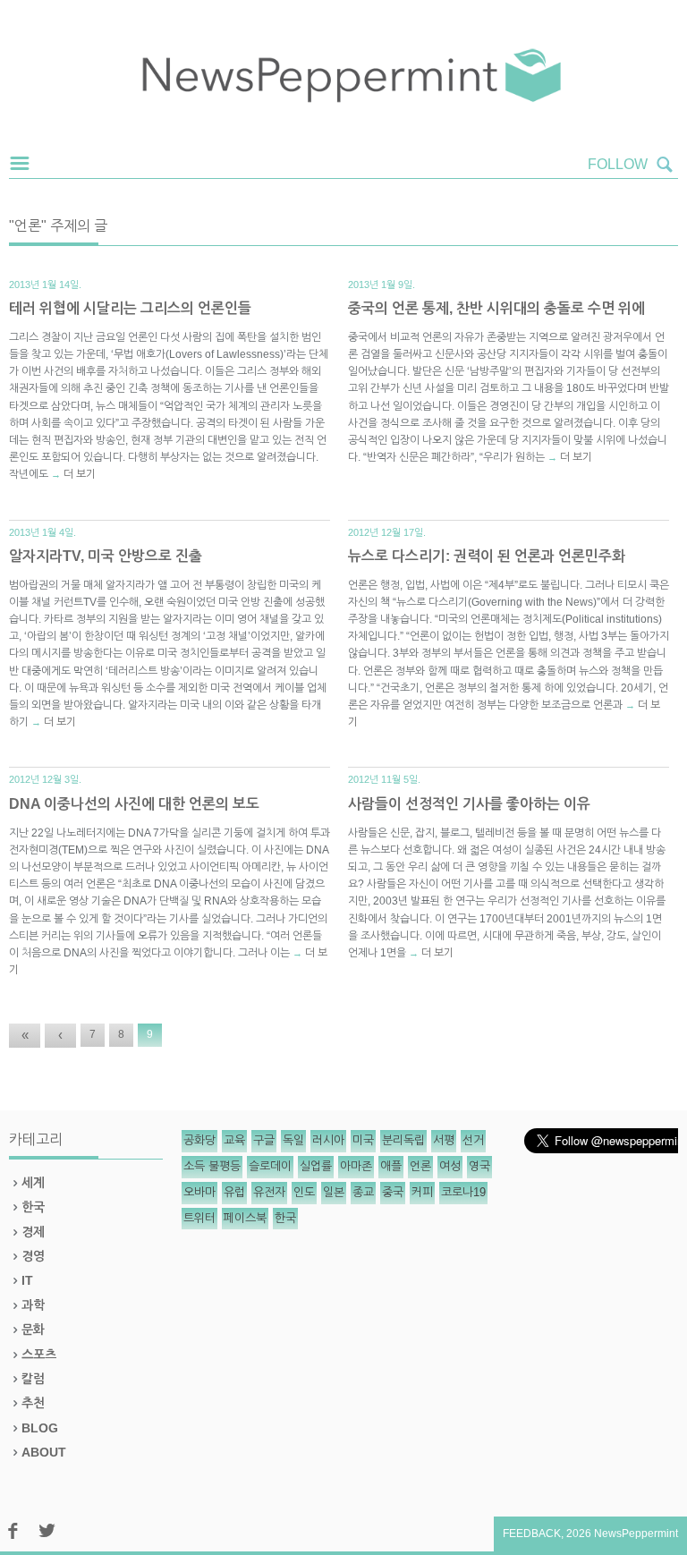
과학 (33, 1305)
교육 (234, 1140)
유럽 (234, 1192)
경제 (33, 1232)
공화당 (199, 1140)
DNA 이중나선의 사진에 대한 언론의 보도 (134, 803)
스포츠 (38, 1354)
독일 (293, 1140)
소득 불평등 (212, 1166)
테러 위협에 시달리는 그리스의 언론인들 (130, 308)
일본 (333, 1192)
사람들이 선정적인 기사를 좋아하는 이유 (469, 803)
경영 (33, 1256)
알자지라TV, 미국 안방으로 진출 (105, 556)
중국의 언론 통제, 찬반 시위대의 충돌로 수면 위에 (496, 308)
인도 (304, 1192)
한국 (33, 1207)
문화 (33, 1329)
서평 (443, 1140)
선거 (473, 1140)
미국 (363, 1140)
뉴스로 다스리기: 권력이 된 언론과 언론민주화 (486, 556)
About (43, 1452)
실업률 (316, 1166)
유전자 (269, 1192)
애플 (391, 1166)
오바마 (199, 1192)
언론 (420, 1166)
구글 (264, 1140)
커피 (422, 1192)
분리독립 (403, 1140)
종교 (363, 1192)
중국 (392, 1192)
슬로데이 (270, 1166)
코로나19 (463, 1192)
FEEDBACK (532, 1533)
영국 (479, 1166)
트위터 (199, 1218)
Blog (39, 1428)
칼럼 (33, 1379)
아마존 (356, 1166)
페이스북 (245, 1218)
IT (27, 1280)
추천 (33, 1403)
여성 (450, 1166)
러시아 (328, 1140)
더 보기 (80, 474)
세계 (33, 1183)
